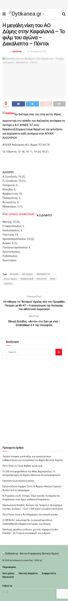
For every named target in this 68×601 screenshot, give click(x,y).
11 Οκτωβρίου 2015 (36, 51)
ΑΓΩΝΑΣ (14, 274)
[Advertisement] (34, 4)
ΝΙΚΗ (52, 279)
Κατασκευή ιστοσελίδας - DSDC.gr (26, 560)
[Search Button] (58, 352)
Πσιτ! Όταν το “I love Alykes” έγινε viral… (23, 466)
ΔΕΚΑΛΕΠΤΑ (43, 274)
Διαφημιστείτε (49, 573)
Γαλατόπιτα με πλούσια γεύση (18, 481)
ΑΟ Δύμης (27, 274)
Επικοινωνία (8, 577)
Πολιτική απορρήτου (28, 573)
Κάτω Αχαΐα (10, 279)
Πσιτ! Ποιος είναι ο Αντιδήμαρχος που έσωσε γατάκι (30, 514)
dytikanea (17, 51)
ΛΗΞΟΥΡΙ (42, 279)
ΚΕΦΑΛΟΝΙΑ (27, 279)
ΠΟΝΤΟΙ (8, 284)
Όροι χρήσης (8, 573)
